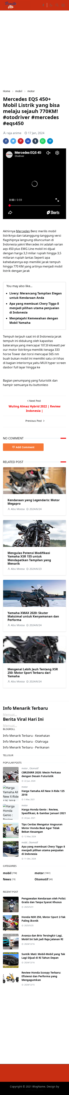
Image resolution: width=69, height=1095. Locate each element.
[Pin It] (21, 141)
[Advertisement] (34, 49)
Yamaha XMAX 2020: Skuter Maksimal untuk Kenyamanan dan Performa (33, 616)
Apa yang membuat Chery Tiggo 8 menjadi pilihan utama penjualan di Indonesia (34, 308)
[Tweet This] (13, 141)
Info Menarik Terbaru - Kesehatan (26, 736)
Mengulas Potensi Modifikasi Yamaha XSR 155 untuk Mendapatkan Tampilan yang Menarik (29, 558)
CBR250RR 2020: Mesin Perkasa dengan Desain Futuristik (41, 774)
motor (25, 768)
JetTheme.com (34, 1090)
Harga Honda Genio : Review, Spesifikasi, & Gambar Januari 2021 (44, 811)
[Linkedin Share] (28, 141)
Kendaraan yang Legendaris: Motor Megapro (34, 502)
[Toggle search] (57, 5)
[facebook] (43, 5)
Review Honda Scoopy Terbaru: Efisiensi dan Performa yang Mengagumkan (41, 976)
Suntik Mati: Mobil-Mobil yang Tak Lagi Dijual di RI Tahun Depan (43, 955)
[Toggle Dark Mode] (51, 5)
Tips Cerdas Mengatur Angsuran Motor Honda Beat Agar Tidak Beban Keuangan (42, 828)
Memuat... (10, 715)
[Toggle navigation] (63, 5)
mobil (25, 842)
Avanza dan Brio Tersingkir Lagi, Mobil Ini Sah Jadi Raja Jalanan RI (42, 937)
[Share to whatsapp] (43, 141)
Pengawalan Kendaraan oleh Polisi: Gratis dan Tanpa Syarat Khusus (44, 900)
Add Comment (25, 447)
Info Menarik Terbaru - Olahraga (25, 741)
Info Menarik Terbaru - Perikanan (26, 747)
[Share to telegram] (50, 141)
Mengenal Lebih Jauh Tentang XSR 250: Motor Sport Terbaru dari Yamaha (33, 672)
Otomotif (33, 768)
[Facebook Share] (6, 141)
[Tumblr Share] (35, 141)
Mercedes (23, 231)
